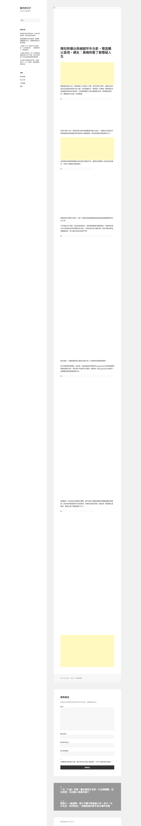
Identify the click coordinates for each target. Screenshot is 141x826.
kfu (73, 678)
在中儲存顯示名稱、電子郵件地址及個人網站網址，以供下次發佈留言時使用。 (86, 762)
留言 (62, 707)
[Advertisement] (87, 73)
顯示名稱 (63, 734)
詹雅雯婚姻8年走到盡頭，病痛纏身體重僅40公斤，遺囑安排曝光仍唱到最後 (30, 41)
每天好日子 (25, 8)
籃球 (21, 86)
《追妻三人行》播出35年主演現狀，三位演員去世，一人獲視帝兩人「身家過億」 (30, 48)
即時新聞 (22, 77)
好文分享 (22, 80)
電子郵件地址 (65, 742)
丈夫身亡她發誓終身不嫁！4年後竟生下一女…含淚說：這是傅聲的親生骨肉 (29, 62)
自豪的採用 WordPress (67, 822)
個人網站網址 (64, 751)
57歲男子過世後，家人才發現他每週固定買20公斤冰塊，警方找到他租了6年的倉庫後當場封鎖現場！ (30, 55)
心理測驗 (22, 83)
